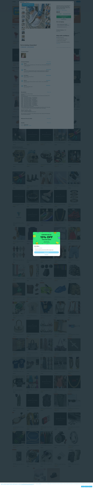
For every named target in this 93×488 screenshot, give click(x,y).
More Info (90, 486)
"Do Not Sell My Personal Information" (27, 484)
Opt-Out (86, 486)
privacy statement (39, 483)
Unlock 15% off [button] (46, 252)
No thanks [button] (46, 254)
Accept (83, 486)
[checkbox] (34, 249)
